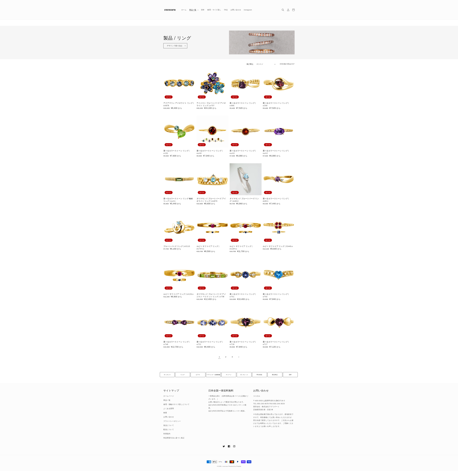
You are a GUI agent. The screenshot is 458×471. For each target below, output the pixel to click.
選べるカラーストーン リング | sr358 (276, 104)
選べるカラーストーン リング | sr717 (276, 343)
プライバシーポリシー (172, 421)
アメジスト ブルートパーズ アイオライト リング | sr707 (211, 104)
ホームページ (168, 396)
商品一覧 (166, 400)
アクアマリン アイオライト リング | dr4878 (178, 104)
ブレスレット (244, 374)
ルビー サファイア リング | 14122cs (178, 294)
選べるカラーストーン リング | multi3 (243, 152)
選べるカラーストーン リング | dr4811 (276, 199)
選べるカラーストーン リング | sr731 (210, 343)
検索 (165, 413)
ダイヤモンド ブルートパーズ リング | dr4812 (244, 199)
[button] (283, 10)
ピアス (198, 374)
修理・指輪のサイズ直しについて (176, 404)
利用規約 (166, 434)
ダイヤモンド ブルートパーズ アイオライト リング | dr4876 (211, 199)
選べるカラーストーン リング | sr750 (276, 295)
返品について (168, 425)
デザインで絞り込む (174, 46)
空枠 (290, 374)
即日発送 (259, 374)
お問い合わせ (168, 417)
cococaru (225, 466)
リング (182, 374)
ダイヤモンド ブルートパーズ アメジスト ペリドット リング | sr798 (211, 295)
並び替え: (250, 64)
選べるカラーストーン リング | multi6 (210, 152)
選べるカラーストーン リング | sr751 (243, 295)
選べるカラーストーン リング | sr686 (243, 104)
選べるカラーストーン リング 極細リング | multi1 (178, 199)
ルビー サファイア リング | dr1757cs (208, 247)
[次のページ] (238, 357)
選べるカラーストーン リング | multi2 (276, 152)
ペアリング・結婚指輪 (213, 374)
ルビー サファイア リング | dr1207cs (241, 247)
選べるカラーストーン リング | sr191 (176, 152)
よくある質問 (168, 408)
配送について (168, 429)
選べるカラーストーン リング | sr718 (243, 343)
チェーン (228, 374)
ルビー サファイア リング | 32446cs (278, 246)
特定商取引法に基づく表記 (173, 438)
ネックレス (167, 374)
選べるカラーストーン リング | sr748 (176, 343)
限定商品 (275, 374)
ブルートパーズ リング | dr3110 (176, 246)
